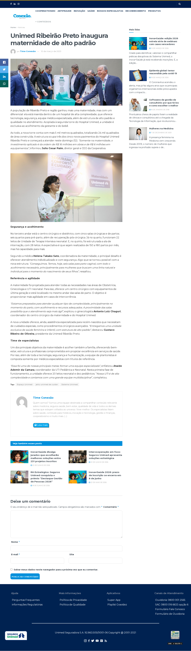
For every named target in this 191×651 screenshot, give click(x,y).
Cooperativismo (45, 11)
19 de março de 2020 (159, 77)
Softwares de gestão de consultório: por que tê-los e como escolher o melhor (164, 102)
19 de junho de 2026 (41, 485)
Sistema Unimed (69, 384)
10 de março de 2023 (51, 51)
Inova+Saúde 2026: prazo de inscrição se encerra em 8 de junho (105, 475)
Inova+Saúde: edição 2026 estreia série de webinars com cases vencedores (163, 41)
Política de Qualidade (73, 604)
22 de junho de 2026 (41, 465)
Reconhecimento (135, 11)
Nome (15, 541)
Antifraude (64, 11)
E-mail (15, 554)
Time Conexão (28, 51)
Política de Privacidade (73, 600)
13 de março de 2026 (159, 48)
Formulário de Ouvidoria (169, 613)
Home (13, 27)
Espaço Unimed (24, 384)
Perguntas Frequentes (26, 600)
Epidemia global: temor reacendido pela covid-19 (163, 72)
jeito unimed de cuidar (47, 384)
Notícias (21, 27)
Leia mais (42, 425)
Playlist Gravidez (117, 604)
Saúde (91, 11)
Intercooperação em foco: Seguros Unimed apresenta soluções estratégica (105, 455)
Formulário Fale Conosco (170, 609)
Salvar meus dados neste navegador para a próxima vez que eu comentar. (56, 569)
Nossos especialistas (110, 11)
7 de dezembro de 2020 (161, 133)
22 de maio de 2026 (98, 482)
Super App (113, 600)
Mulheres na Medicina (161, 128)
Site (71, 554)
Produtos (154, 11)
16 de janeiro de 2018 (160, 110)
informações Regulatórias (27, 604)
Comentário (111, 506)
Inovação (79, 11)
